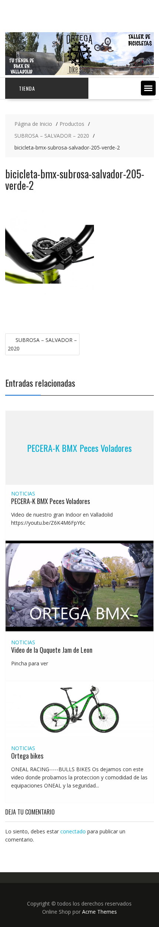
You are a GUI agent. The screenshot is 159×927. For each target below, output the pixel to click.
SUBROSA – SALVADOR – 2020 (42, 344)
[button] (148, 88)
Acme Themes (99, 911)
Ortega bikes (27, 755)
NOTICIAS (23, 493)
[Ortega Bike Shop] (79, 73)
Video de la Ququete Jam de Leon (51, 650)
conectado (73, 831)
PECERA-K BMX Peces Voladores (79, 447)
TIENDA (27, 88)
